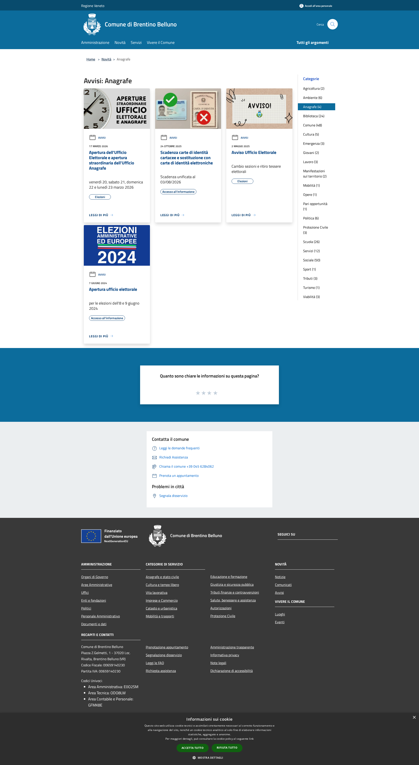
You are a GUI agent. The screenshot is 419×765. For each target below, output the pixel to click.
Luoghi (280, 614)
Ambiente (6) (312, 97)
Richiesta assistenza (161, 670)
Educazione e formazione (228, 576)
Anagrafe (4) (312, 106)
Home (90, 59)
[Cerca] (332, 24)
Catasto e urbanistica (161, 608)
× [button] (414, 717)
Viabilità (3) (311, 296)
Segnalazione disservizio (164, 655)
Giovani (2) (311, 152)
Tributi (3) (310, 278)
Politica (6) (311, 218)
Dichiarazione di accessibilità (231, 670)
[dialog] (209, 739)
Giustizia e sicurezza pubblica (232, 584)
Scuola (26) (311, 241)
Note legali (218, 662)
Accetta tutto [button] (193, 748)
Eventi (280, 622)
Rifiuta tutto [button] (227, 747)
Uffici (85, 592)
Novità (106, 59)
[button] (209, 757)
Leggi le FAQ (155, 662)
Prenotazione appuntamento (167, 647)
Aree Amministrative (96, 584)
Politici (86, 608)
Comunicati (283, 584)
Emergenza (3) (313, 143)
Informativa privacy (224, 655)
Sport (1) (309, 269)
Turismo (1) (311, 287)
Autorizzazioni (221, 608)
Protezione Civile (222, 616)
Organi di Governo (94, 576)
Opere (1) (310, 194)
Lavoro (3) (310, 161)
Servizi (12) (311, 250)
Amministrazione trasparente (232, 647)
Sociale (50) (311, 260)
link (251, 739)
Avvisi (102, 138)
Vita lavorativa (156, 592)
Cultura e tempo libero (162, 584)
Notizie (280, 576)
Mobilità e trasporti (160, 616)
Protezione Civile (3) (315, 230)
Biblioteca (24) (313, 116)
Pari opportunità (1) (315, 206)
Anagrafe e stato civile (162, 576)
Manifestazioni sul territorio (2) (314, 173)
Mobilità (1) (311, 185)
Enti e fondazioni (93, 600)
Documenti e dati (93, 624)
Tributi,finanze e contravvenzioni (234, 592)
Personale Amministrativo (100, 616)
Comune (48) (312, 125)
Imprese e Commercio (162, 600)
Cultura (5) (311, 134)
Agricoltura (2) (313, 88)
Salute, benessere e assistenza (233, 600)
